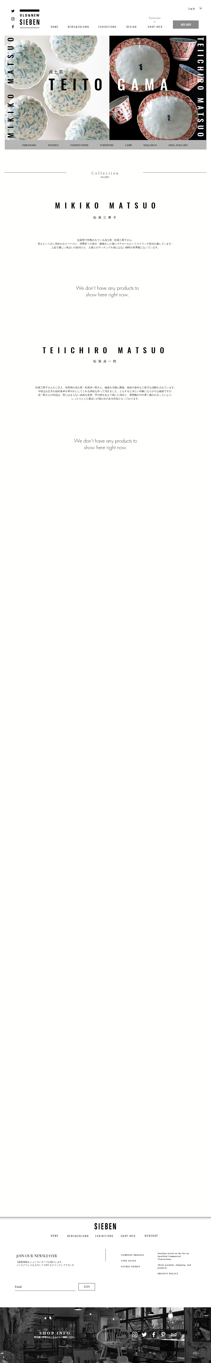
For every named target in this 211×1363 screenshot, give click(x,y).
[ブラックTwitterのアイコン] (13, 11)
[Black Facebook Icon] (13, 27)
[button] (200, 8)
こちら (53, 1337)
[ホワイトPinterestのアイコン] (163, 1334)
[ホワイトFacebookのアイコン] (153, 1334)
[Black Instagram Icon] (13, 19)
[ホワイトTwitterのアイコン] (144, 1334)
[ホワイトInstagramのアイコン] (134, 1334)
